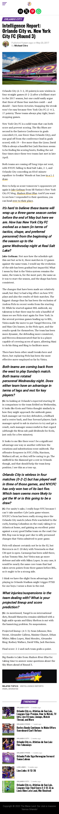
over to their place (23, 200)
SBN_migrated (10, 689)
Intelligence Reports (32, 686)
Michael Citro (21, 45)
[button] (4, 3)
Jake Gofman (18, 189)
